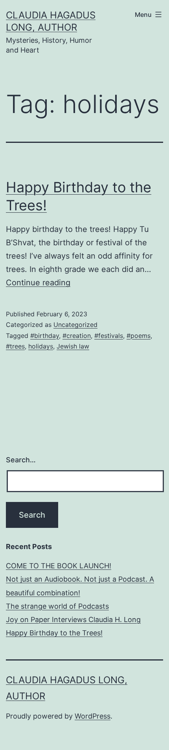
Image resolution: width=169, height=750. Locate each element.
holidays (40, 346)
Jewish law (73, 346)
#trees (15, 346)
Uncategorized (75, 324)
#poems (139, 335)
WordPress (92, 716)
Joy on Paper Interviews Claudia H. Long (73, 619)
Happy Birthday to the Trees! (54, 633)
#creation (76, 335)
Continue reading (38, 282)
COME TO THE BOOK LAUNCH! (58, 566)
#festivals (108, 335)
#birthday (44, 335)
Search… (21, 460)
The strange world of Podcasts (57, 606)
